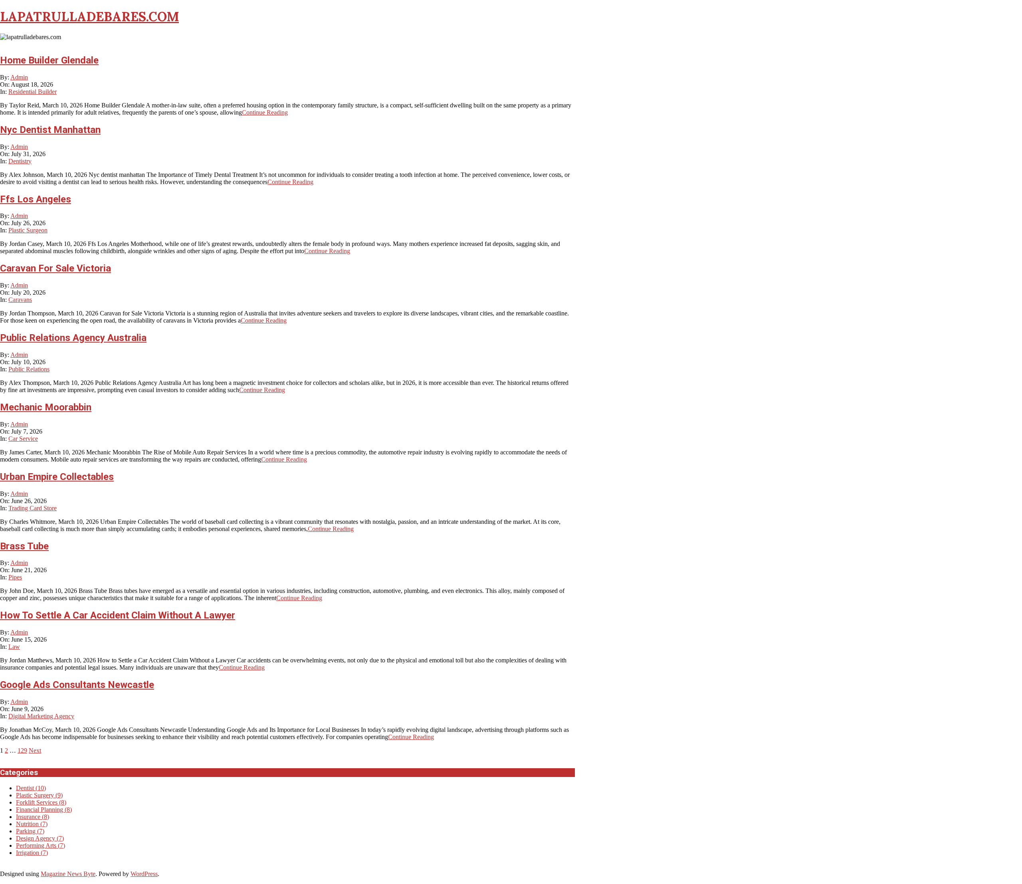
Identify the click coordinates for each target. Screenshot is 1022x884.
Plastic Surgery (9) (39, 795)
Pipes (15, 577)
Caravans (20, 299)
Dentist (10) (31, 788)
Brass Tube (24, 546)
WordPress (144, 873)
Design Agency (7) (40, 838)
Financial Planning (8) (44, 809)
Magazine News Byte (68, 873)
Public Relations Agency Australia (73, 337)
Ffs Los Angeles (35, 199)
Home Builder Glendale (49, 60)
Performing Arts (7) (40, 845)
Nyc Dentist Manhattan (50, 129)
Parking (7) (30, 831)
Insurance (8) (32, 816)
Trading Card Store (32, 508)
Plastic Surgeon (28, 230)
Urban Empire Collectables (57, 476)
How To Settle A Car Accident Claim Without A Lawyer (117, 615)
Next (35, 750)
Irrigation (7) (32, 852)
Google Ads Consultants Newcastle (77, 684)
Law (14, 646)
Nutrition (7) (32, 824)
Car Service (23, 438)
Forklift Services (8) (41, 802)
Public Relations (29, 369)
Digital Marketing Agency (41, 716)
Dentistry (20, 161)
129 (22, 750)
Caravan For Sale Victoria (55, 268)
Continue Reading (265, 112)
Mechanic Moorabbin (45, 407)
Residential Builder (32, 91)
